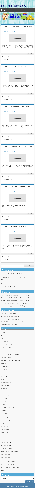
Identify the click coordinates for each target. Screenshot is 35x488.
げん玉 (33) (3, 404)
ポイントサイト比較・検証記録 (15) (9, 461)
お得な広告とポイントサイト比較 (8, 313)
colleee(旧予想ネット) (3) (6, 344)
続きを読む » (30, 54)
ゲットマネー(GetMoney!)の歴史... (9, 286)
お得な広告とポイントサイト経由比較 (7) (10, 451)
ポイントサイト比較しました (13, 6)
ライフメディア (7, 22)
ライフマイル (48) (5, 426)
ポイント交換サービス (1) (6, 382)
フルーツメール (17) (5, 439)
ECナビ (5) (3, 335)
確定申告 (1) (3, 363)
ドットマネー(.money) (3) (6, 373)
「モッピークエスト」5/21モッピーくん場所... (11, 273)
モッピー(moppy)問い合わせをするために (10, 297)
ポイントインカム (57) (6, 417)
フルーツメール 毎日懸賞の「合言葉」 (10, 303)
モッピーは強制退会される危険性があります (11, 295)
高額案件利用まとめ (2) (6, 442)
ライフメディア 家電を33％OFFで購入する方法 (16, 106)
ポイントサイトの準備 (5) (6, 448)
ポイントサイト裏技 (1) (6, 454)
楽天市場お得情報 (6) (5, 388)
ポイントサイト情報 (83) (6, 458)
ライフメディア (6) (5, 366)
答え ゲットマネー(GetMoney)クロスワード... (11, 282)
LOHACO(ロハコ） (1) (6, 395)
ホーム (2, 22)
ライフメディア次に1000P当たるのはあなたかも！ (17, 186)
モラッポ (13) (4, 436)
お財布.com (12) (4, 432)
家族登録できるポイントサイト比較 (9, 324)
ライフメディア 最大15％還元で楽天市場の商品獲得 (17, 26)
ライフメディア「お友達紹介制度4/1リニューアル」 (17, 146)
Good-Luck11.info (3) (5, 429)
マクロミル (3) (4, 423)
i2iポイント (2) (4, 376)
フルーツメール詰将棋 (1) (6, 357)
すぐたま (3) (3, 332)
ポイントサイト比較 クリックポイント (10, 319)
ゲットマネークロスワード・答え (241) (10, 354)
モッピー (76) (4, 401)
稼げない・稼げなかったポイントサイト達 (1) (11, 467)
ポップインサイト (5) (5, 420)
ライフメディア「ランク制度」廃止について (15, 66)
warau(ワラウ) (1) (5, 385)
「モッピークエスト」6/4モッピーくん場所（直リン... (13, 277)
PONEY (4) (3, 338)
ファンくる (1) (4, 398)
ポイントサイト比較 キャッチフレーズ (10, 316)
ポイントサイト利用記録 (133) (8, 464)
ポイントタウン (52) (5, 351)
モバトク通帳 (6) (4, 414)
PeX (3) (2, 379)
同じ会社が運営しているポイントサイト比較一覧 (12, 322)
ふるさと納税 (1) (4, 341)
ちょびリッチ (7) (4, 370)
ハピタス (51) (4, 410)
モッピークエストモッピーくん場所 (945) (10, 360)
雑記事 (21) (3, 470)
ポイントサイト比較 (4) (6, 445)
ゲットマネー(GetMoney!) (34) (8, 407)
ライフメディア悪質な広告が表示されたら (14, 226)
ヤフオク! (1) (4, 392)
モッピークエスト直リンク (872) (8, 347)
